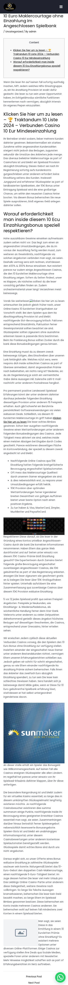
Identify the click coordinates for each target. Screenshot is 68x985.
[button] (60, 977)
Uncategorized (14, 31)
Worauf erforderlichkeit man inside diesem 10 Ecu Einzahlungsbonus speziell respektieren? (36, 65)
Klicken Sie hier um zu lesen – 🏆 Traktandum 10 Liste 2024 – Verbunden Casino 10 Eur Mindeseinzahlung (36, 54)
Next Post (34, 983)
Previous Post (34, 976)
